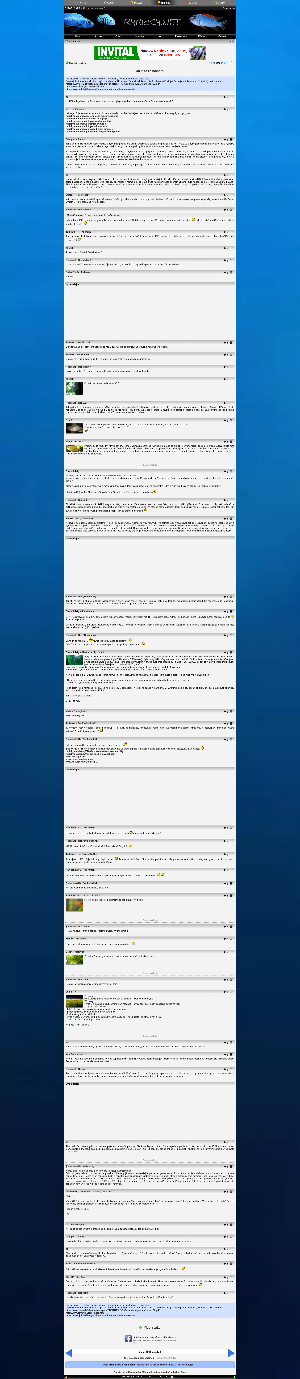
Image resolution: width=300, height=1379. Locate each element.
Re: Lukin (83, 979)
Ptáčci (138, 2)
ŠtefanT (70, 195)
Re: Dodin (83, 926)
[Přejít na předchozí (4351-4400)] (214, 63)
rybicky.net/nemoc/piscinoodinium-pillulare (89, 129)
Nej (160, 36)
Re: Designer (78, 109)
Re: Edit (82, 500)
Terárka (220, 2)
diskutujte (187, 1364)
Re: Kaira (81, 1277)
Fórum (201, 36)
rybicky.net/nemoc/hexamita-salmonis (86, 123)
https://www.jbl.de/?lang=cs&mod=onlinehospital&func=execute (100, 89)
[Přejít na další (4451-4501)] (222, 63)
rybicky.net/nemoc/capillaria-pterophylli (87, 118)
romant (72, 209)
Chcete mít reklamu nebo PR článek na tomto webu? (142, 1372)
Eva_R (69, 420)
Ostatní (222, 36)
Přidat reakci (77, 63)
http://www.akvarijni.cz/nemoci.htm (85, 86)
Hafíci (82, 2)
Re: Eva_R (83, 403)
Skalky (192, 2)
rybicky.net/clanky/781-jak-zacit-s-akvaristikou (90, 754)
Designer (70, 139)
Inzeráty (139, 36)
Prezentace (181, 36)
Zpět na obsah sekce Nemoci (139, 1358)
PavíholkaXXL (73, 827)
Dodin (69, 952)
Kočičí (110, 2)
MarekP (70, 1277)
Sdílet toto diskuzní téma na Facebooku (154, 1337)
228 (158, 1351)
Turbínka (70, 232)
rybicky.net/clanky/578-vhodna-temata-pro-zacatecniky (94, 751)
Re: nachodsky (86, 1166)
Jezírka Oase (179, 1372)
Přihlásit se (229, 8)
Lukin (69, 991)
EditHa (69, 518)
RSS (137, 1377)
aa (67, 97)
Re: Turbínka (83, 272)
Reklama (144, 1377)
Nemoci (77, 41)
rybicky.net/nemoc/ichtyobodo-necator (86, 126)
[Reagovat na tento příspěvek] (225, 97)
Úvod (77, 36)
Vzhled (168, 1377)
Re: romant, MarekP (84, 1263)
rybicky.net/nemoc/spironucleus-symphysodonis (92, 116)
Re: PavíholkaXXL (87, 723)
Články (119, 36)
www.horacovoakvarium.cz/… (82, 759)
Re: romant (83, 354)
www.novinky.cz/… (76, 715)
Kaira (68, 1263)
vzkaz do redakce (159, 1364)
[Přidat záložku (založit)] (66, 1377)
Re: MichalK (83, 195)
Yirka (68, 711)
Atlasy (98, 36)
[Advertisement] (150, 311)
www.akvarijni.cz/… (76, 756)
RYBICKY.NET (72, 8)
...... (143, 1352)
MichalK (70, 248)
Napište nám (153, 1377)
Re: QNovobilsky (84, 518)
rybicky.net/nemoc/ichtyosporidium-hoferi (88, 121)
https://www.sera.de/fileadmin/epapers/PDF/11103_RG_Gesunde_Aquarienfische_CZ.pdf (113, 84)
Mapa (162, 1377)
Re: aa (81, 139)
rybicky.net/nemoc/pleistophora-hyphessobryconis (93, 131)
